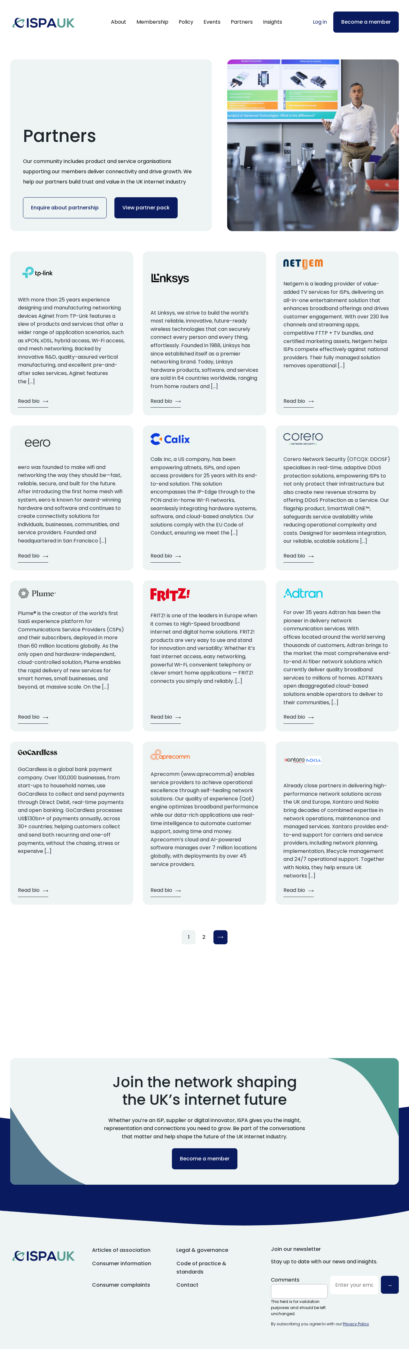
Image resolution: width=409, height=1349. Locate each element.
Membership (152, 22)
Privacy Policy (356, 1324)
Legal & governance (202, 1250)
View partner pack (146, 207)
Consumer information (121, 1263)
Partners (242, 22)
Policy (186, 22)
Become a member (366, 22)
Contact (187, 1285)
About (118, 22)
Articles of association (121, 1250)
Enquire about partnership (65, 207)
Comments (285, 1279)
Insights (272, 22)
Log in (320, 22)
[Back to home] (43, 22)
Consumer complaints (121, 1285)
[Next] (220, 937)
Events (212, 22)
